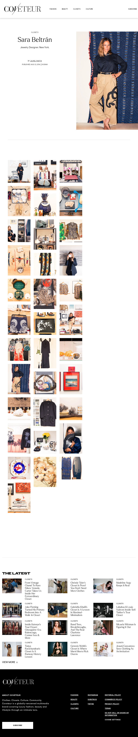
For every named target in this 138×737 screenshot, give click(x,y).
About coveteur (11, 695)
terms (108, 708)
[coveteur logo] (22, 9)
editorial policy (113, 695)
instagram (93, 695)
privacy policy (112, 704)
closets (76, 9)
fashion (53, 9)
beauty (65, 9)
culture (89, 9)
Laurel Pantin (36, 61)
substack (92, 699)
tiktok (91, 704)
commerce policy (113, 699)
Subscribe (132, 9)
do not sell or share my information (117, 714)
